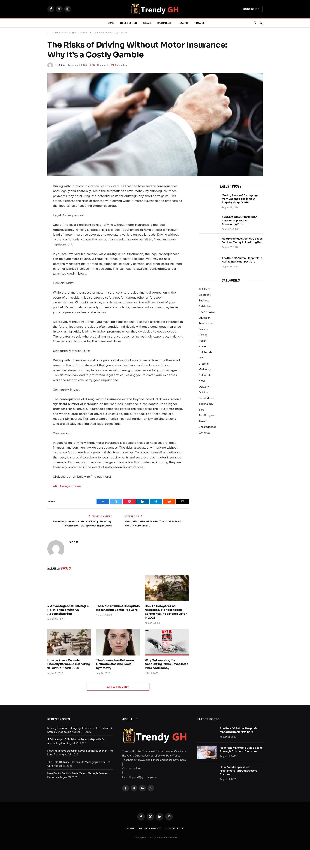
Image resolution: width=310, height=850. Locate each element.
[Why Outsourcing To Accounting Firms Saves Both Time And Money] (167, 642)
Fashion (203, 329)
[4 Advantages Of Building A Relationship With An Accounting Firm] (69, 588)
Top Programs (207, 415)
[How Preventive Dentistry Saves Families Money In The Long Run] (209, 243)
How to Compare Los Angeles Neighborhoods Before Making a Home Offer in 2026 (166, 612)
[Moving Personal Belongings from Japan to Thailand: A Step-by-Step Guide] (209, 200)
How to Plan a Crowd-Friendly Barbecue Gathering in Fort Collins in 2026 (68, 664)
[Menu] (49, 23)
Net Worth (205, 375)
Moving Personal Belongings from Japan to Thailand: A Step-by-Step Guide (240, 199)
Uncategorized (208, 426)
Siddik (61, 65)
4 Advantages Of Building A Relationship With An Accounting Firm (68, 610)
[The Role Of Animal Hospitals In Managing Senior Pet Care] (118, 588)
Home (109, 23)
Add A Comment (118, 686)
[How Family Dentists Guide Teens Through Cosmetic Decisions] (207, 752)
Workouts (204, 432)
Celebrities (128, 23)
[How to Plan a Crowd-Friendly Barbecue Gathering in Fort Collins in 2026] (69, 642)
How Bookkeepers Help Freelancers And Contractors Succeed (238, 770)
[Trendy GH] (155, 9)
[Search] (261, 23)
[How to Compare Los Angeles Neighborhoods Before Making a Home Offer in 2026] (167, 588)
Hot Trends (205, 352)
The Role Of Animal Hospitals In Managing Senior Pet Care (118, 608)
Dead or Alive (207, 311)
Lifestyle (204, 363)
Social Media (206, 398)
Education (204, 317)
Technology (206, 403)
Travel (199, 23)
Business (164, 23)
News (147, 23)
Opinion (203, 392)
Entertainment (207, 323)
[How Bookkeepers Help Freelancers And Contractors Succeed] (207, 772)
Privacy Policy (150, 828)
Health (182, 23)
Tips (201, 409)
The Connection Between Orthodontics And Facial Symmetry (115, 664)
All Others (204, 289)
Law (201, 357)
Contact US (174, 828)
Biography (205, 294)
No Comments (101, 65)
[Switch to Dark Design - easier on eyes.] (255, 23)
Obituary (204, 386)
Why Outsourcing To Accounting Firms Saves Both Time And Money (166, 664)
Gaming (203, 334)
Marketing (205, 369)
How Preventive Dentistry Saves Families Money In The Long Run (242, 240)
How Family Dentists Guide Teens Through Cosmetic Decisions (241, 749)
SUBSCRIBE (251, 9)
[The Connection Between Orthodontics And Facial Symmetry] (118, 642)
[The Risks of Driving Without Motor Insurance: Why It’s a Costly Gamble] (155, 124)
